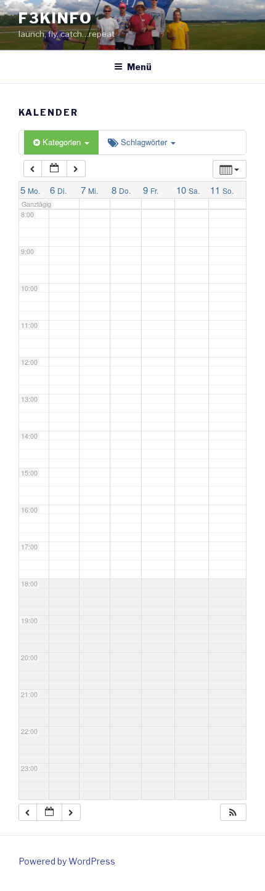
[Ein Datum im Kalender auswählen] (54, 169)
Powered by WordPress (66, 861)
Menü (139, 67)
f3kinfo (55, 18)
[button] (233, 812)
